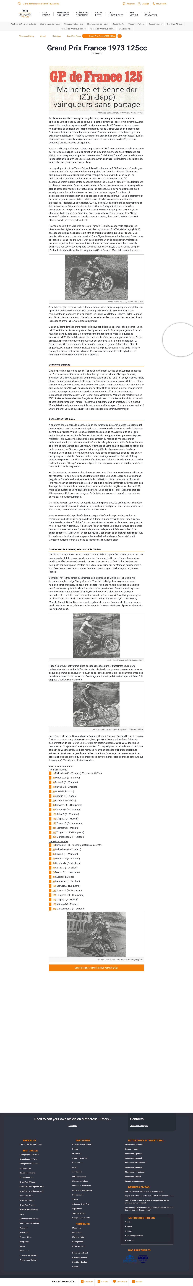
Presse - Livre (25, 1237)
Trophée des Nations (28, 1255)
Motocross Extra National (135, 1163)
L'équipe (145, 4)
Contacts (128, 1231)
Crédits (128, 1222)
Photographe (77, 1242)
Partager (139, 1281)
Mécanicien (77, 1228)
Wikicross (131, 4)
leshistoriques (116, 14)
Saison (22, 1246)
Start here (73, 1125)
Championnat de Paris (73, 24)
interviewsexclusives (63, 14)
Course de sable (131, 1149)
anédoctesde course (82, 14)
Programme (24, 1242)
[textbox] (120, 36)
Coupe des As (118, 24)
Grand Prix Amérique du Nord (73, 29)
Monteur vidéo (78, 1237)
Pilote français (78, 1246)
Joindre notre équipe (139, 1125)
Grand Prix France (27, 1205)
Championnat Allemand (134, 1144)
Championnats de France (97, 24)
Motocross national (133, 1177)
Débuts (75, 1149)
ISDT (74, 1167)
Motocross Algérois (133, 1154)
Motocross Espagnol (133, 1158)
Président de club (79, 1257)
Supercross (24, 1251)
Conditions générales (134, 1236)
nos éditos (46, 14)
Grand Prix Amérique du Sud (102, 29)
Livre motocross (79, 1177)
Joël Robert (77, 1172)
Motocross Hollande (133, 1167)
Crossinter (98, 14)
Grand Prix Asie (125, 29)
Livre (22, 1214)
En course (76, 1154)
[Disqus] (96, 1008)
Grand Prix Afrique (174, 24)
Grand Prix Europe (27, 1200)
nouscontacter (150, 14)
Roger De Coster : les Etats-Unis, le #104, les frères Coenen (149, 1196)
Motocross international (29, 1223)
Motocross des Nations (29, 1219)
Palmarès (23, 1228)
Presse (75, 1267)
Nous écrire (161, 4)
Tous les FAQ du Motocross (31, 1144)
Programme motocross (134, 1181)
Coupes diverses (155, 24)
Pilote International (80, 1253)
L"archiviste (88, 1281)
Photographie (77, 1195)
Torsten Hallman (78, 1213)
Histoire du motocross (29, 1210)
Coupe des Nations (136, 24)
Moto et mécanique (80, 1181)
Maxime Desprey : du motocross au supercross (144, 1191)
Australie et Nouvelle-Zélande (23, 24)
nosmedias (134, 14)
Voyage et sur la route (81, 1218)
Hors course (77, 1163)
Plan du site (130, 1240)
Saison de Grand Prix (80, 1204)
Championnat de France (50, 24)
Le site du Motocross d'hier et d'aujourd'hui (41, 4)
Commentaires (122, 1281)
